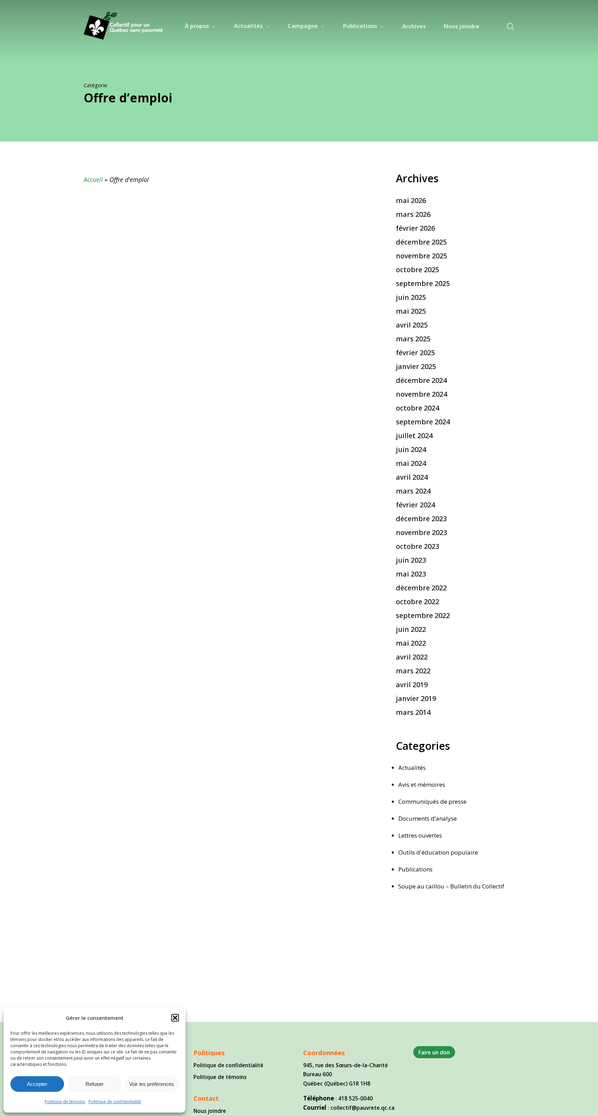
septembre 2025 (423, 283)
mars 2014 (413, 712)
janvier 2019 (416, 698)
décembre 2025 (421, 242)
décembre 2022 (421, 587)
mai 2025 (411, 311)
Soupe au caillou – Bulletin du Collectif (451, 886)
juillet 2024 (414, 435)
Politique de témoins (65, 1102)
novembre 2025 (421, 255)
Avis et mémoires (421, 784)
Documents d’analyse (427, 818)
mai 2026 (411, 200)
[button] (175, 1017)
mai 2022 (411, 643)
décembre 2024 (421, 380)
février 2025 (415, 352)
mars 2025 (413, 338)
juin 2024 (411, 449)
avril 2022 (412, 657)
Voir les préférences (151, 1084)
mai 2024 (411, 463)
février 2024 (415, 504)
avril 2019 (412, 684)
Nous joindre (209, 1110)
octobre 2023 (417, 546)
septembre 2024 (423, 421)
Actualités (412, 768)
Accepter (37, 1084)
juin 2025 (411, 297)
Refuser (94, 1084)
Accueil (93, 179)
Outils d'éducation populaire (438, 852)
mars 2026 (413, 214)
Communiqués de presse (432, 801)
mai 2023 (411, 574)
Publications (415, 869)
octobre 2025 (417, 269)
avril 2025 (412, 325)
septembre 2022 (423, 615)
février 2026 (415, 228)
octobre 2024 (417, 408)
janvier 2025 (416, 366)
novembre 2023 (421, 532)
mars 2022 (413, 670)
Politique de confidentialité (115, 1102)
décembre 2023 (421, 518)
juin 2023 (411, 560)
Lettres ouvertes (420, 835)
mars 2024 (413, 491)
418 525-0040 (355, 1098)
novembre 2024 (421, 394)
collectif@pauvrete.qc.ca (362, 1107)
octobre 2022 (417, 601)
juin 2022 (411, 629)
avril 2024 (412, 477)
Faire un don (434, 1052)
